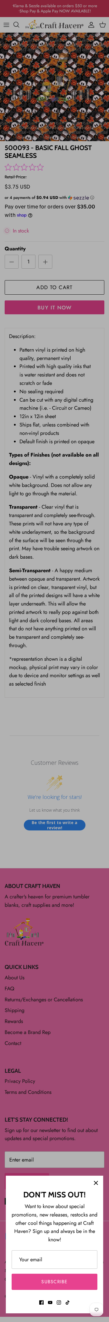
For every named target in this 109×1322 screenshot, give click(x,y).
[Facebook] (41, 1302)
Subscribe (54, 1281)
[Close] (96, 1183)
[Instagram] (59, 1302)
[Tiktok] (67, 1302)
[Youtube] (50, 1302)
